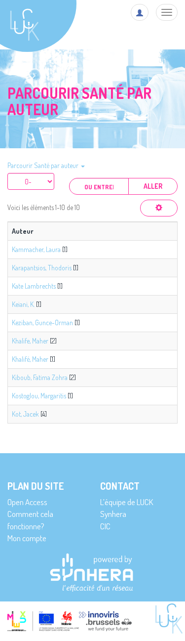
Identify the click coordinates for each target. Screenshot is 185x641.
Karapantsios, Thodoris (42, 267)
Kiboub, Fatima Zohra (40, 377)
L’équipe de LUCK (126, 502)
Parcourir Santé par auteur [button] (43, 165)
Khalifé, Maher (30, 359)
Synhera (113, 514)
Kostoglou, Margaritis (39, 395)
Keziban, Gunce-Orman (42, 322)
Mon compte (26, 538)
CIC (105, 526)
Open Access (27, 502)
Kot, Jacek (25, 414)
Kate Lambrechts (34, 286)
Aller (153, 186)
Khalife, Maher (30, 341)
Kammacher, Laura (36, 249)
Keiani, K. (23, 304)
